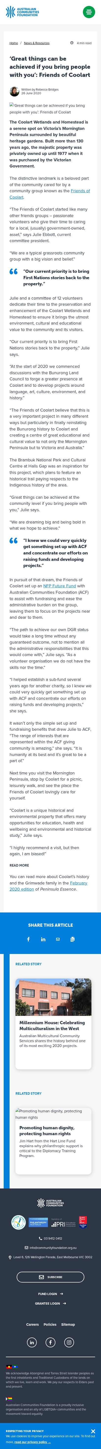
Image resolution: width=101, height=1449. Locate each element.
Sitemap (68, 1324)
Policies (50, 1324)
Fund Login (47, 1294)
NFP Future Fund (59, 586)
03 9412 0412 (53, 1239)
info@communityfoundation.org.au (53, 1248)
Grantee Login (47, 1304)
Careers (32, 1324)
